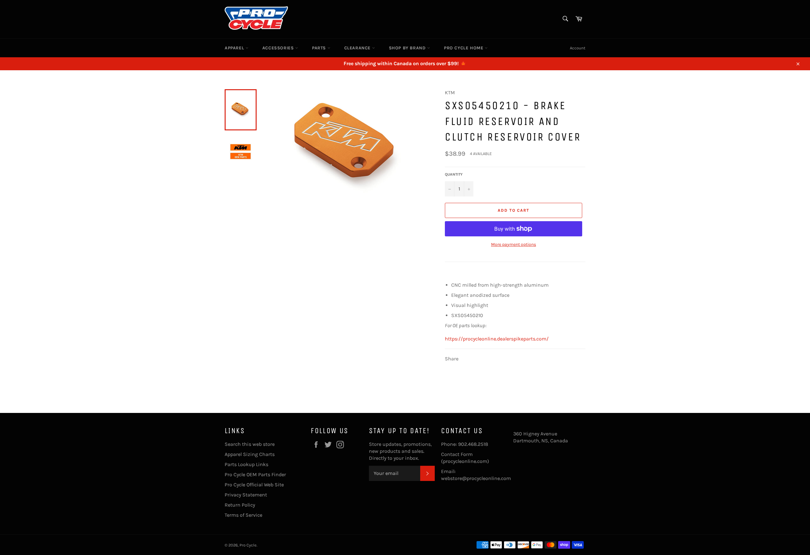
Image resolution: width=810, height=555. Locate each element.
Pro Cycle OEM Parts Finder (255, 474)
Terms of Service (243, 515)
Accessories (278, 48)
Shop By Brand (408, 48)
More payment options (513, 244)
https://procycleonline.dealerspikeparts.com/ (497, 339)
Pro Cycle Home (464, 48)
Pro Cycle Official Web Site (254, 485)
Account (577, 48)
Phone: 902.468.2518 (464, 444)
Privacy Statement (246, 495)
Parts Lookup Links (246, 464)
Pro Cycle (248, 545)
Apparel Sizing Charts (250, 454)
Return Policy (240, 505)
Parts (319, 48)
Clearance (358, 48)
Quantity (454, 174)
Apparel (235, 48)
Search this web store (250, 444)
